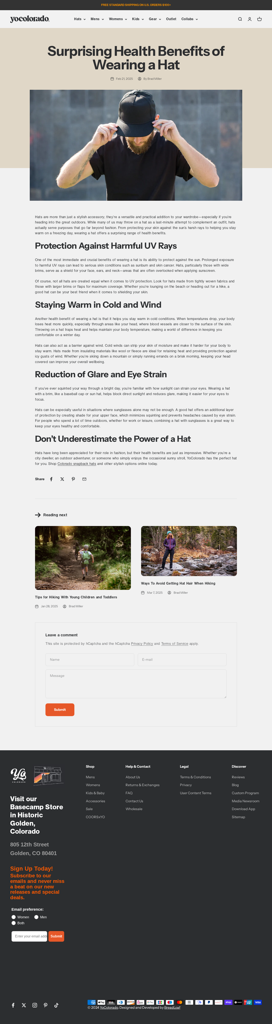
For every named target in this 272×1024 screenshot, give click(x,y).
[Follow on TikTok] (56, 1005)
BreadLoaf (172, 1007)
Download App (243, 809)
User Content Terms (195, 793)
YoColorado (109, 1007)
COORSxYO (95, 817)
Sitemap (238, 817)
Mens (95, 19)
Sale (89, 809)
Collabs (187, 19)
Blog (235, 785)
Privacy (186, 785)
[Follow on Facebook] (13, 1005)
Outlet (171, 19)
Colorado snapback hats (77, 464)
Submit (56, 936)
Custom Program (245, 793)
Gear (153, 19)
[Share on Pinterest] (73, 479)
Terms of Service (174, 644)
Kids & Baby (95, 793)
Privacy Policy (142, 644)
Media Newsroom (245, 801)
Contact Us (134, 801)
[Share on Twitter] (62, 479)
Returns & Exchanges (143, 785)
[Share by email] (84, 479)
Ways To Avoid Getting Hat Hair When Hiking (178, 583)
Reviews (238, 777)
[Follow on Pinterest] (45, 1005)
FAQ (129, 793)
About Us (133, 777)
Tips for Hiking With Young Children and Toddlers (76, 597)
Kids (135, 19)
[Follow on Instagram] (35, 1005)
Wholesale (134, 809)
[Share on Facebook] (51, 479)
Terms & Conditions (195, 777)
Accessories (95, 801)
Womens (116, 19)
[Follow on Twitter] (24, 1005)
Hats (77, 19)
